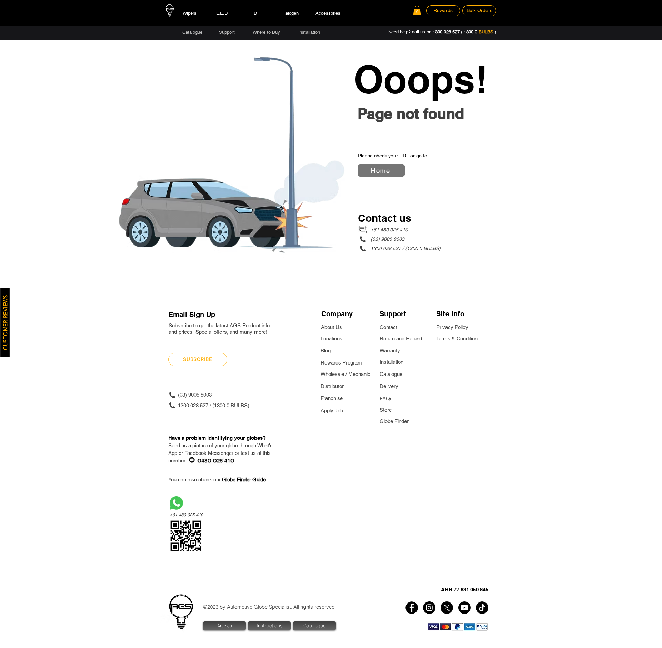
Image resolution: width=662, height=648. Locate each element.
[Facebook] (411, 607)
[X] (447, 607)
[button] (417, 10)
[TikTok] (482, 607)
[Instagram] (429, 607)
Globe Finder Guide (244, 479)
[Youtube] (464, 607)
